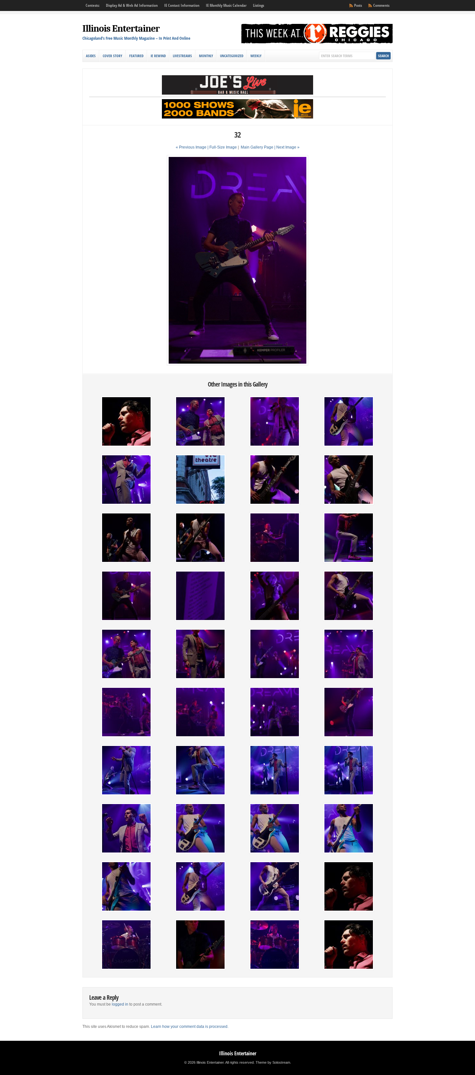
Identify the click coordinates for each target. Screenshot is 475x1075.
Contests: (93, 5)
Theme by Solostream (273, 1062)
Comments (381, 5)
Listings (258, 5)
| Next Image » (287, 147)
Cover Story (112, 55)
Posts (358, 5)
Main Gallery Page (257, 147)
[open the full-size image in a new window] (237, 364)
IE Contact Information (181, 5)
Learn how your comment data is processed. (189, 1026)
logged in (120, 1004)
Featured (136, 55)
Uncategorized (231, 55)
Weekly (255, 55)
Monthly (206, 55)
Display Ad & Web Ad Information (132, 5)
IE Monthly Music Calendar (226, 5)
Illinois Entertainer (121, 28)
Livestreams (182, 55)
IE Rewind (158, 55)
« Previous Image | (192, 147)
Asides (91, 55)
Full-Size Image (223, 147)
